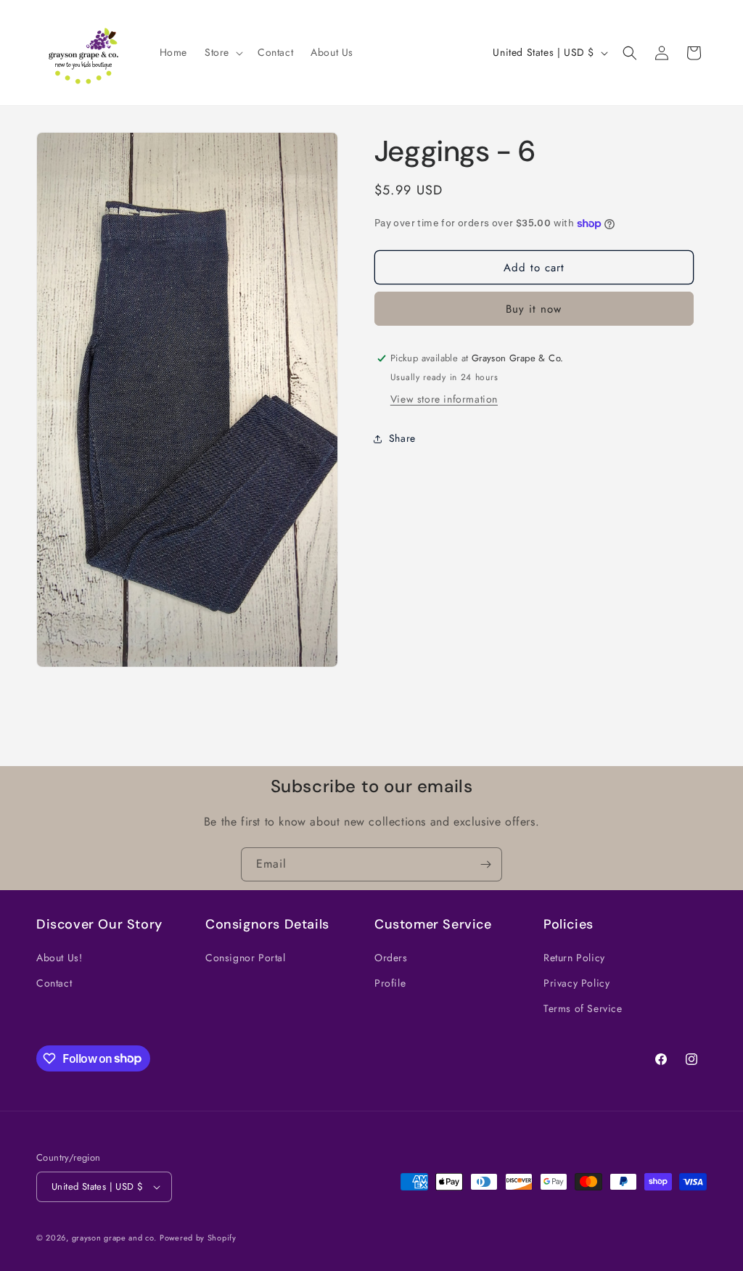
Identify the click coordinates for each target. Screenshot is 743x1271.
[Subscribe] (485, 864)
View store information (444, 399)
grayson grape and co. (114, 1237)
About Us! (59, 957)
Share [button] (402, 438)
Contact (54, 983)
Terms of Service (583, 1008)
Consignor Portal (245, 957)
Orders (391, 957)
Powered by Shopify (198, 1237)
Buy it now (534, 309)
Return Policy (574, 957)
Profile (390, 983)
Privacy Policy (576, 983)
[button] (222, 52)
